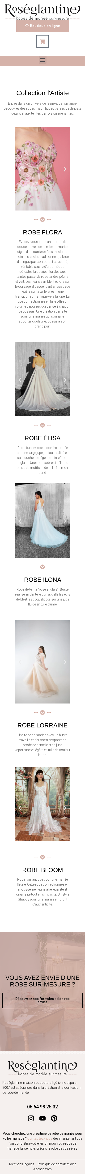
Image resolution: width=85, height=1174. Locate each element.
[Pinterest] (54, 1118)
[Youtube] (42, 1118)
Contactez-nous (39, 1138)
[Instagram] (31, 1118)
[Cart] (42, 41)
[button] (43, 60)
